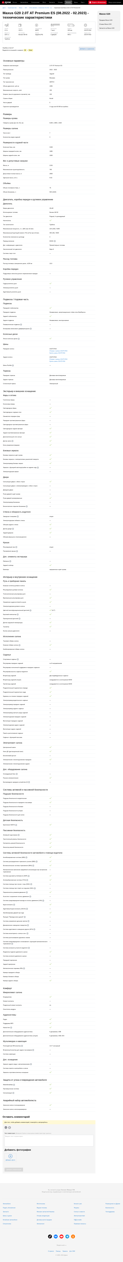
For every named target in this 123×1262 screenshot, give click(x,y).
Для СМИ (72, 1251)
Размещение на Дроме (113, 1203)
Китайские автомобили (10, 1220)
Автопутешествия (79, 1215)
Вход (115, 2)
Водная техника (42, 1207)
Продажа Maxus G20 (105, 20)
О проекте (51, 1251)
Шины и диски (7, 1215)
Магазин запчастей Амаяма (45, 1211)
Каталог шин (78, 1203)
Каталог (68, 2)
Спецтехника (7, 1223)
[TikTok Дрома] (50, 1236)
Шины (76, 2)
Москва (15, 2)
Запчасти (52, 2)
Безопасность (110, 1207)
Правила (65, 1251)
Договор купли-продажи (44, 1220)
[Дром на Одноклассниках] (73, 1236)
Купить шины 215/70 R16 (57, 353)
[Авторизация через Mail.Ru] (9, 1127)
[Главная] (6, 2)
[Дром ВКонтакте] (56, 1236)
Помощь (58, 1251)
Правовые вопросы (80, 1223)
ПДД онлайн (78, 1220)
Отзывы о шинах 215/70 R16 (58, 351)
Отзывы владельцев (43, 1215)
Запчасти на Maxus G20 (106, 28)
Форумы (76, 1207)
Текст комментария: (28, 1133)
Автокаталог (40, 1223)
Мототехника (41, 1203)
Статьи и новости (79, 1211)
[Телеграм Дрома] (67, 1236)
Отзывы (60, 2)
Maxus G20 (104, 14)
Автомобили (24, 2)
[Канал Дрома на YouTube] (61, 1236)
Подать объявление (9, 1207)
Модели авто (61, 1245)
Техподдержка (110, 1211)
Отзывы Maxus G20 (105, 24)
